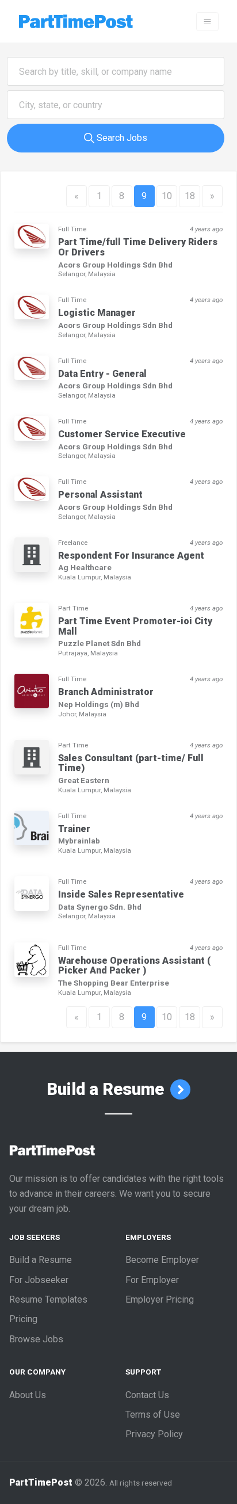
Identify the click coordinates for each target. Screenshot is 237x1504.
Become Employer (162, 1259)
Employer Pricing (159, 1299)
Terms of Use (152, 1414)
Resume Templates (48, 1299)
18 (190, 195)
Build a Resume (107, 1089)
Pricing (23, 1319)
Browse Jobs (36, 1339)
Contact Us (147, 1395)
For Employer (152, 1279)
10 (167, 195)
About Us (27, 1395)
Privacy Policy (154, 1434)
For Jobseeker (38, 1279)
